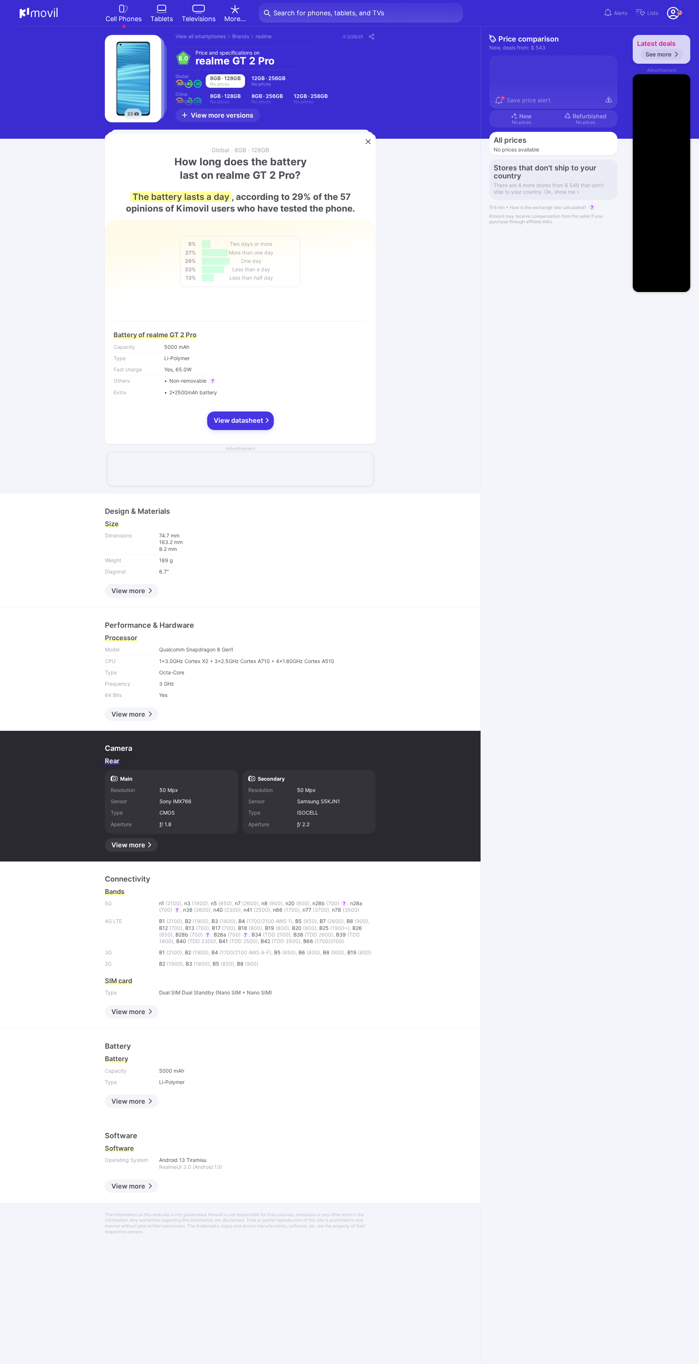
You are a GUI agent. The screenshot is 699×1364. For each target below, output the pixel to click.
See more (658, 54)
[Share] (371, 36)
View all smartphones (200, 36)
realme (264, 36)
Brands (240, 36)
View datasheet (239, 420)
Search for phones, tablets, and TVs (328, 13)
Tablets (161, 19)
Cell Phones (124, 19)
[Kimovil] (39, 13)
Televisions (199, 19)
